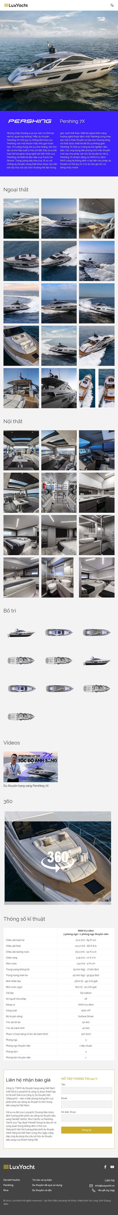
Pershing (8, 1185)
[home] (16, 5)
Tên (63, 1084)
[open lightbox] (21, 219)
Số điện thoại (68, 1112)
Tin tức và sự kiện (42, 1180)
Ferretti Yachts (11, 1180)
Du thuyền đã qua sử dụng (47, 1185)
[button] (112, 5)
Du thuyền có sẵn (42, 1190)
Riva (5, 1190)
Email (64, 1098)
